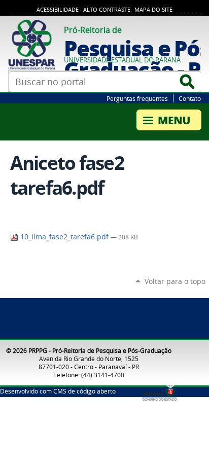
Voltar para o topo (175, 281)
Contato (190, 98)
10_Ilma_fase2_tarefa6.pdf (64, 236)
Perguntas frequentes (137, 98)
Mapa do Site (153, 9)
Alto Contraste (106, 9)
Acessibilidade (58, 9)
